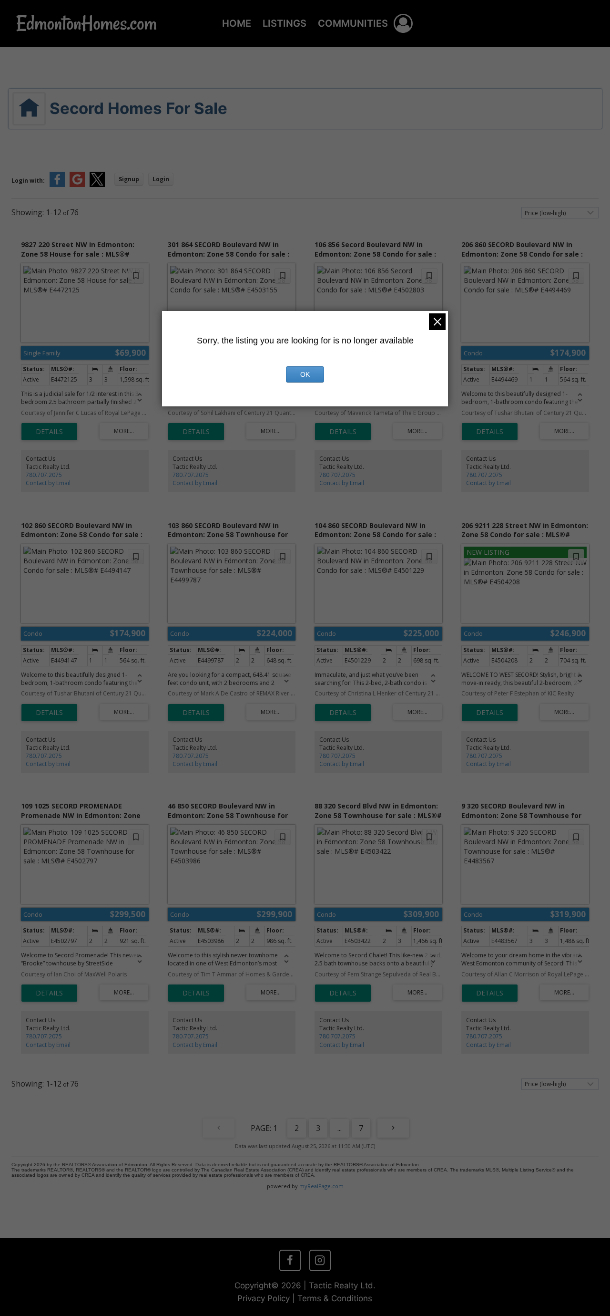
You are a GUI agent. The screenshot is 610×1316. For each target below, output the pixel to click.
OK (305, 374)
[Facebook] (289, 1260)
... (339, 1128)
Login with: (28, 180)
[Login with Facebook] (57, 185)
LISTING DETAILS (49, 431)
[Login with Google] (77, 185)
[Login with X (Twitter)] (97, 185)
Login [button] (160, 179)
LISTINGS (284, 23)
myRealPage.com (321, 1186)
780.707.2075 (44, 475)
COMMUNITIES (353, 23)
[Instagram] (319, 1260)
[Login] (403, 23)
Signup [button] (129, 179)
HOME (236, 23)
